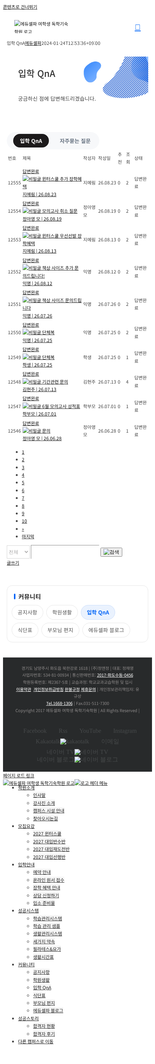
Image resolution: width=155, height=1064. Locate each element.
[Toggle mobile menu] (138, 27)
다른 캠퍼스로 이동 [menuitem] (35, 1041)
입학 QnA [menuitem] (42, 987)
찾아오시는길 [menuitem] (45, 818)
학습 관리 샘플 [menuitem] (46, 926)
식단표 (25, 630)
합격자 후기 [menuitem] (44, 1033)
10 (24, 520)
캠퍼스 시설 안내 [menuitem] (48, 810)
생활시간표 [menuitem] (43, 956)
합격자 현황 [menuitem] (44, 1026)
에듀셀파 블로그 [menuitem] (48, 1010)
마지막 (28, 536)
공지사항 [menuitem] (41, 972)
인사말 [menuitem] (39, 795)
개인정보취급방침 (48, 689)
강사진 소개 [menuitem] (44, 803)
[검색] (111, 552)
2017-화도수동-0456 (115, 675)
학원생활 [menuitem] (41, 979)
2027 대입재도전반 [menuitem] (51, 849)
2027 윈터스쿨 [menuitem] (47, 833)
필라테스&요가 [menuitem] (47, 949)
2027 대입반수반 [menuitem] (49, 841)
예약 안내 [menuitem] (42, 872)
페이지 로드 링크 (18, 775)
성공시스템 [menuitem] (28, 910)
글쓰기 (13, 562)
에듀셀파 (33, 43)
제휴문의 (88, 689)
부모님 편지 (60, 630)
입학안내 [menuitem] (26, 864)
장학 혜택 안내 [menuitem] (46, 887)
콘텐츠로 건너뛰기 (20, 6)
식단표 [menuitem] (39, 995)
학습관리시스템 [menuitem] (47, 918)
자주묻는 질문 (75, 140)
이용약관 (23, 689)
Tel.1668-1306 (59, 703)
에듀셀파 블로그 (106, 630)
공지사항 (27, 612)
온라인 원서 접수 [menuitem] (48, 880)
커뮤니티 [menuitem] (26, 964)
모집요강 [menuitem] (26, 826)
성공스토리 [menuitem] (28, 1018)
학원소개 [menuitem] (26, 787)
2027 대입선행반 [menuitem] (49, 857)
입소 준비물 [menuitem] (44, 903)
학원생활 (62, 612)
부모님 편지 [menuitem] (44, 1003)
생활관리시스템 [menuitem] (47, 933)
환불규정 (72, 689)
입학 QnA (31, 140)
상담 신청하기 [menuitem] (46, 895)
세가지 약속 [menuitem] (44, 941)
